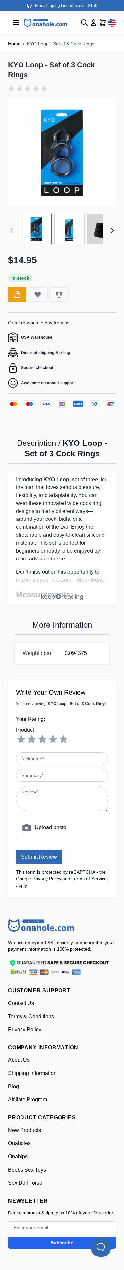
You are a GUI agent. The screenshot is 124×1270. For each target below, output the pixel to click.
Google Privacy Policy (38, 878)
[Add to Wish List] (38, 294)
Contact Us (21, 1003)
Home (14, 43)
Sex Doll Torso (25, 1183)
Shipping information (32, 1073)
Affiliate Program (27, 1099)
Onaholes (19, 1143)
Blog (13, 1086)
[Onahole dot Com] (45, 23)
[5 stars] (63, 739)
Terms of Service (89, 878)
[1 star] (21, 739)
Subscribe (62, 1242)
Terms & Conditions (31, 1016)
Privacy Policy (24, 1029)
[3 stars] (42, 739)
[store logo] (41, 925)
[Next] (112, 230)
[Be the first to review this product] (27, 88)
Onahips (18, 1156)
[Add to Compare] (59, 294)
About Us (19, 1060)
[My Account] (94, 23)
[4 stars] (53, 739)
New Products (24, 1130)
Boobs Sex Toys (27, 1170)
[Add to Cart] (17, 294)
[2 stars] (31, 739)
